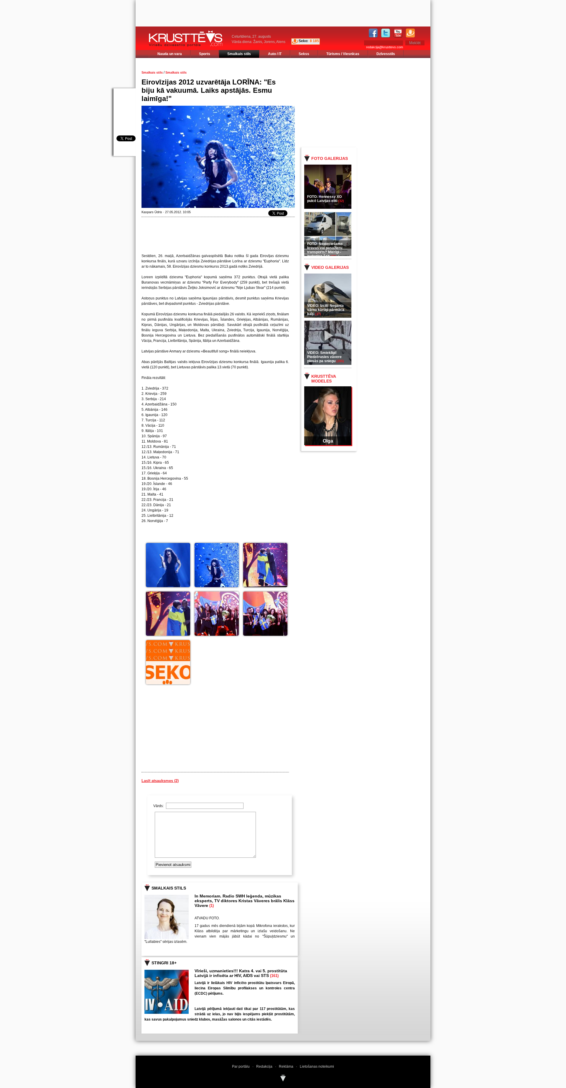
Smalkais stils (239, 54)
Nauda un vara (169, 54)
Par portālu (241, 1066)
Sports (204, 54)
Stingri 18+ (164, 963)
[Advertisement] (371, 102)
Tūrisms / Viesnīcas (342, 54)
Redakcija (264, 1066)
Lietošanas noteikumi (317, 1066)
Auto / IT (275, 54)
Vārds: (158, 806)
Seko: (303, 41)
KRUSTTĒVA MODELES (323, 378)
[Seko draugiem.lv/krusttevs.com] (168, 662)
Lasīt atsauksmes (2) (160, 781)
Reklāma (286, 1066)
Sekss (304, 54)
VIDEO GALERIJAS (330, 267)
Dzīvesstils (385, 54)
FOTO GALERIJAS (329, 158)
